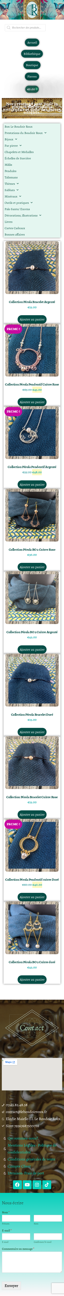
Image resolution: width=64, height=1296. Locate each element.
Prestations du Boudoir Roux (24, 132)
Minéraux (11, 196)
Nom (6, 1212)
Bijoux (9, 139)
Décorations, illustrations (21, 215)
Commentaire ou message (18, 1249)
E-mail (7, 1231)
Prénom (5, 1223)
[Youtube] (27, 1184)
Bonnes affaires (15, 234)
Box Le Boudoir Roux (19, 126)
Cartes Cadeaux (15, 228)
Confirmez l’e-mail (42, 1242)
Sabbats (10, 190)
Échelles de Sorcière (18, 158)
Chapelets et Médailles (19, 151)
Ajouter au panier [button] (32, 319)
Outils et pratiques (17, 202)
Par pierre (11, 145)
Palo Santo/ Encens (17, 209)
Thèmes (10, 183)
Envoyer (11, 1286)
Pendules (10, 171)
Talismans (11, 177)
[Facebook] (17, 1184)
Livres (8, 221)
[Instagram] (37, 1184)
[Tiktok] (46, 1184)
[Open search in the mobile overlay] (25, 27)
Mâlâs (8, 164)
